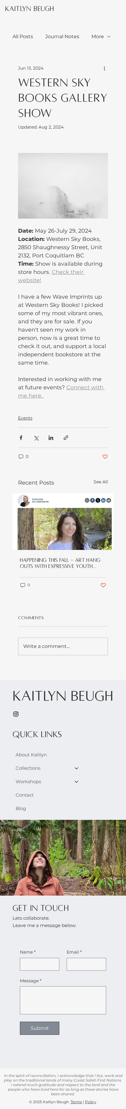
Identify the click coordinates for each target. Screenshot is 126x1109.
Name (27, 952)
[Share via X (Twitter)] (36, 438)
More (97, 36)
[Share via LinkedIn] (51, 438)
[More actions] (104, 68)
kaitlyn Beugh (63, 696)
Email (74, 952)
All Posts (23, 36)
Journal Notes (62, 36)
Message (30, 981)
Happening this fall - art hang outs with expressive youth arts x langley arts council (60, 563)
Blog (21, 808)
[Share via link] (66, 438)
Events (25, 418)
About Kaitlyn (31, 755)
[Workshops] (76, 781)
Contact (25, 795)
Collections (28, 768)
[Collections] (76, 768)
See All (101, 482)
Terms (76, 1102)
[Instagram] (16, 714)
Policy (90, 1102)
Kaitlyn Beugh (29, 9)
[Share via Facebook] (21, 438)
